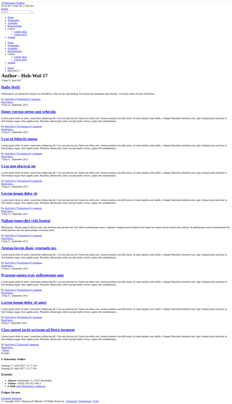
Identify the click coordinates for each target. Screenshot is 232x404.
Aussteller (13, 23)
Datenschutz (85, 401)
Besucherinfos (15, 26)
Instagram (16, 398)
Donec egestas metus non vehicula (28, 112)
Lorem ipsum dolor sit (19, 193)
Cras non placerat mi (18, 166)
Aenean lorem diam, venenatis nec (29, 248)
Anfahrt (11, 37)
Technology (23, 126)
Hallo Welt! (10, 87)
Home (11, 17)
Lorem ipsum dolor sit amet (23, 302)
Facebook (6, 398)
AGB (95, 401)
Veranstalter (13, 20)
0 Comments (34, 99)
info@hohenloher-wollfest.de (31, 386)
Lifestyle (22, 344)
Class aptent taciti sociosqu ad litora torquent (38, 330)
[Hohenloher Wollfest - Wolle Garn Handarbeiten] (12, 3)
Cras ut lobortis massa (19, 139)
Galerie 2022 (20, 31)
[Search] (32, 12)
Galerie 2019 (20, 34)
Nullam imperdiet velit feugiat (25, 221)
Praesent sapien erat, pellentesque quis (32, 275)
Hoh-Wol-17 (11, 99)
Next (7, 350)
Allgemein (23, 99)
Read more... (7, 102)
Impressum (71, 401)
